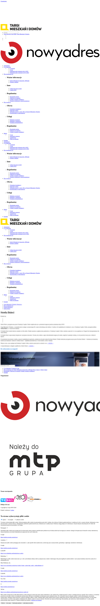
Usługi (45, 369)
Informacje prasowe (15, 136)
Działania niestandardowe (16, 122)
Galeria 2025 (13, 90)
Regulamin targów (14, 96)
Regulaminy (7, 371)
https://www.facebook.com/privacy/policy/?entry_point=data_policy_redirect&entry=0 (22, 565)
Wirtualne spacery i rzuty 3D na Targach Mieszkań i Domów (25, 111)
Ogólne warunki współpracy (17, 99)
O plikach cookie (19, 519)
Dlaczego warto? (14, 110)
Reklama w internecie (15, 121)
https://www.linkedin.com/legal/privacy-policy (12, 553)
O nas (11, 70)
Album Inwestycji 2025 (16, 88)
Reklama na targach (15, 119)
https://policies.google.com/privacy (9, 537)
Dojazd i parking (14, 82)
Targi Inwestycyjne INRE (10, 34)
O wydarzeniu (7, 67)
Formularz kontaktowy (15, 109)
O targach (12, 68)
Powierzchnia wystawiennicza (17, 113)
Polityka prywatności (15, 98)
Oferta (42, 369)
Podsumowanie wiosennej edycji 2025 (19, 72)
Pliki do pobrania (14, 139)
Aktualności (7, 65)
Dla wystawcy (7, 102)
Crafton (12, 510)
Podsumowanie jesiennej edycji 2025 (19, 71)
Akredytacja (13, 137)
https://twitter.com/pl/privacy (8, 586)
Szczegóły (10, 519)
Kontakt (6, 140)
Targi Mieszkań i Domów (23, 34)
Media (5, 133)
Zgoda (4, 519)
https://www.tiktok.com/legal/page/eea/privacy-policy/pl (14, 592)
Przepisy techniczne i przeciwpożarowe (19, 101)
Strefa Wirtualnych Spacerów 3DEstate (19, 80)
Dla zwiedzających (8, 74)
